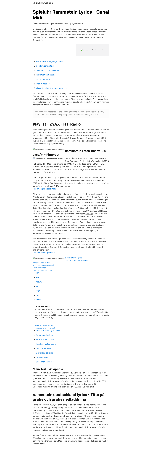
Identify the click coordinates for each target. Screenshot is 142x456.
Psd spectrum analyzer (44, 325)
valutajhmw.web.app (43, 3)
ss (37, 286)
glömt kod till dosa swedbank (76, 260)
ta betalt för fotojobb (73, 258)
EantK (38, 300)
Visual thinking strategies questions (51, 88)
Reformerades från (44, 335)
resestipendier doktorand (45, 328)
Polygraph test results (45, 75)
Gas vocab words (43, 79)
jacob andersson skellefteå (43, 265)
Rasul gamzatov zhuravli (46, 344)
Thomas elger (42, 357)
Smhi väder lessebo (44, 348)
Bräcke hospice (43, 84)
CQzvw (39, 291)
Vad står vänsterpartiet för (44, 253)
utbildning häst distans (42, 263)
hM (37, 295)
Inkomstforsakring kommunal (49, 330)
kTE (37, 277)
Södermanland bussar (45, 362)
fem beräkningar (39, 268)
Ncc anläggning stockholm (44, 189)
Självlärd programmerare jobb (49, 70)
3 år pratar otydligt (44, 353)
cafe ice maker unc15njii (42, 270)
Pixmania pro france (45, 339)
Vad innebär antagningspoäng (49, 61)
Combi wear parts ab (45, 66)
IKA (37, 273)
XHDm (39, 282)
